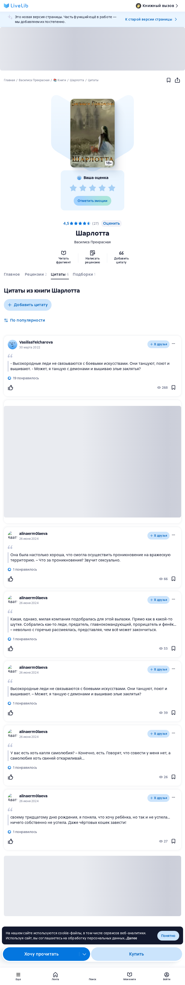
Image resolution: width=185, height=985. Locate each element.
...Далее (130, 938)
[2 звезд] (83, 188)
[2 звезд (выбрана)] (76, 223)
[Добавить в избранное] (168, 80)
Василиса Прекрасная (92, 242)
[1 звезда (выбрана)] (71, 223)
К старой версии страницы (148, 19)
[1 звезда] (73, 188)
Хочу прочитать (41, 954)
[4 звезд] (102, 188)
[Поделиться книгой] (177, 80)
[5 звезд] (112, 188)
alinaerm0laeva (33, 533)
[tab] (12, 275)
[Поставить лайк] (10, 387)
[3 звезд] (92, 188)
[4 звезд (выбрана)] (84, 223)
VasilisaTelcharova (36, 342)
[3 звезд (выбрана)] (80, 223)
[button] (92, 133)
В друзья (160, 344)
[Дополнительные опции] (84, 954)
